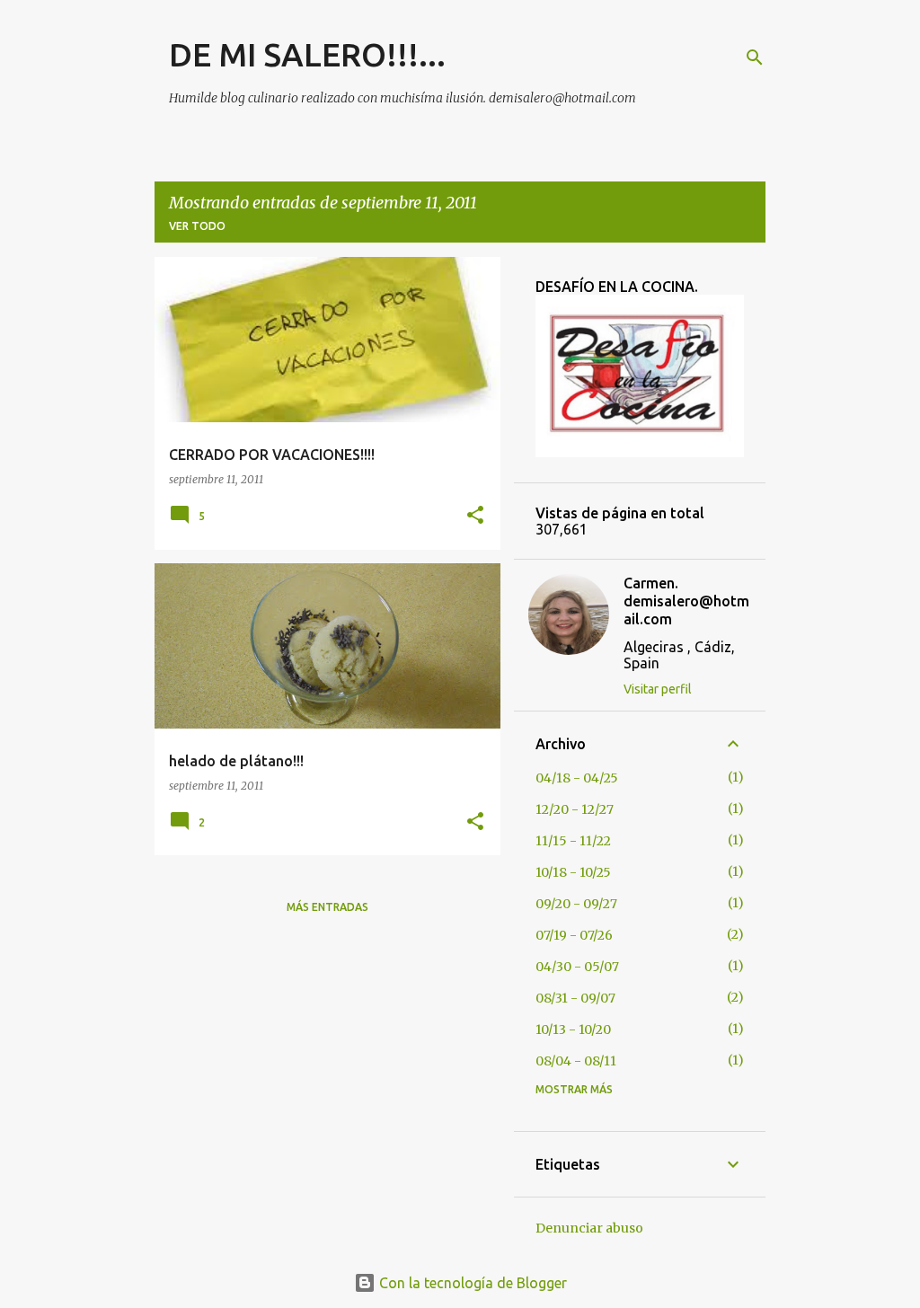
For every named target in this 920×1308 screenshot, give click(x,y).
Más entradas (327, 907)
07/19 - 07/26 (574, 935)
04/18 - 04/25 (576, 778)
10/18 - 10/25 (573, 872)
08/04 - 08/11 (575, 1061)
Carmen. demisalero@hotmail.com (686, 601)
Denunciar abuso (589, 1228)
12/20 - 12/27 (574, 809)
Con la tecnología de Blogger (471, 1283)
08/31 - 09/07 (575, 998)
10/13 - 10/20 (573, 1029)
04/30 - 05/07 (577, 967)
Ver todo (197, 226)
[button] (475, 516)
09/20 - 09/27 (576, 904)
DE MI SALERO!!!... (307, 54)
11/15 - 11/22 (573, 841)
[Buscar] (754, 57)
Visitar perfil (658, 689)
